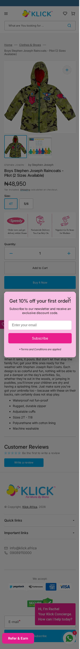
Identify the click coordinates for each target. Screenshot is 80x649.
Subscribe (39, 341)
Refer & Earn (18, 638)
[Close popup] (66, 296)
